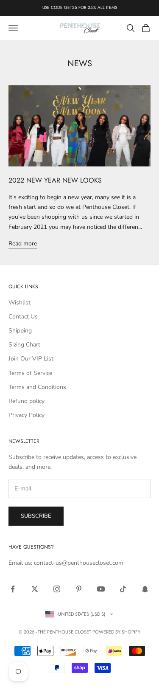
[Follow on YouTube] (101, 589)
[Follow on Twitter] (35, 589)
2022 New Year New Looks (55, 180)
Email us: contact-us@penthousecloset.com (65, 563)
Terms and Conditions (37, 387)
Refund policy (26, 401)
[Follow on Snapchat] (145, 589)
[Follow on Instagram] (57, 589)
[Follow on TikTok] (123, 589)
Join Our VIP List (30, 359)
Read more (22, 243)
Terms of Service (30, 373)
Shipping (20, 331)
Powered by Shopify (116, 631)
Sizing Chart (24, 345)
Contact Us (23, 317)
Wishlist (19, 303)
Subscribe (36, 516)
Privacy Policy (26, 415)
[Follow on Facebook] (12, 589)
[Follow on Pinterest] (79, 589)
